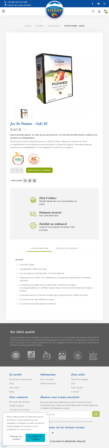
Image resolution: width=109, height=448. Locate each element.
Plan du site (77, 387)
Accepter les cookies (35, 437)
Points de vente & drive (19, 5)
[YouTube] (98, 4)
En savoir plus (24, 429)
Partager (25, 181)
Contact (75, 391)
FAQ (11, 383)
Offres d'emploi (48, 383)
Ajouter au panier (39, 170)
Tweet (30, 181)
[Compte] (99, 11)
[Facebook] (93, 4)
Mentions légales (79, 379)
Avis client (14, 387)
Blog (11, 391)
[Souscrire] (96, 414)
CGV (73, 383)
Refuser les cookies (16, 437)
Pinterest (34, 181)
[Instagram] (104, 4)
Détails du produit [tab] (67, 248)
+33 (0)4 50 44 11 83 (19, 410)
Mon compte (47, 379)
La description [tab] (39, 248)
